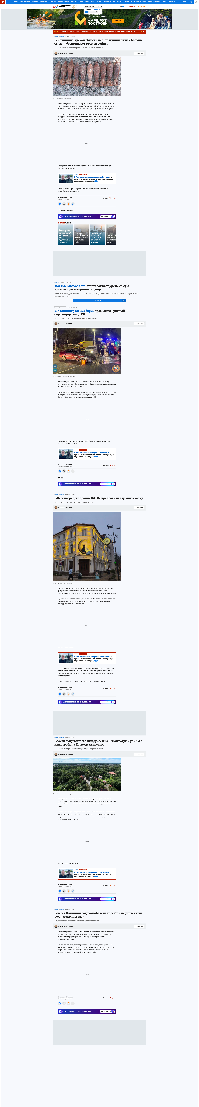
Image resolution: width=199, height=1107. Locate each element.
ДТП (62, 477)
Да (86, 11)
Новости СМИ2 (62, 905)
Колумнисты (107, 2)
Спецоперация (25, 2)
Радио (124, 6)
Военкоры (78, 31)
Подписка (141, 6)
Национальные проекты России (136, 2)
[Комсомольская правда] (62, 6)
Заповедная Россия (114, 31)
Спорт (99, 2)
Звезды (66, 2)
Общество (43, 2)
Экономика (52, 2)
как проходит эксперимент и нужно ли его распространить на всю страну (94, 179)
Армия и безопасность (66, 210)
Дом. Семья (57, 282)
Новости (63, 31)
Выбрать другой (93, 11)
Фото (10, 2)
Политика (35, 2)
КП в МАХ (95, 31)
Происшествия (118, 2)
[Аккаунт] (196, 2)
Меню (2, 2)
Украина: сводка (86, 31)
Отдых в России (103, 31)
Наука (93, 2)
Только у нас (70, 31)
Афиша (133, 31)
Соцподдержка (84, 2)
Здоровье (74, 2)
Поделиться (140, 53)
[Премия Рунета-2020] (76, 6)
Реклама (132, 6)
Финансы (171, 2)
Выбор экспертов (154, 2)
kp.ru (113, 198)
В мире (60, 2)
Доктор (164, 2)
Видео (16, 2)
